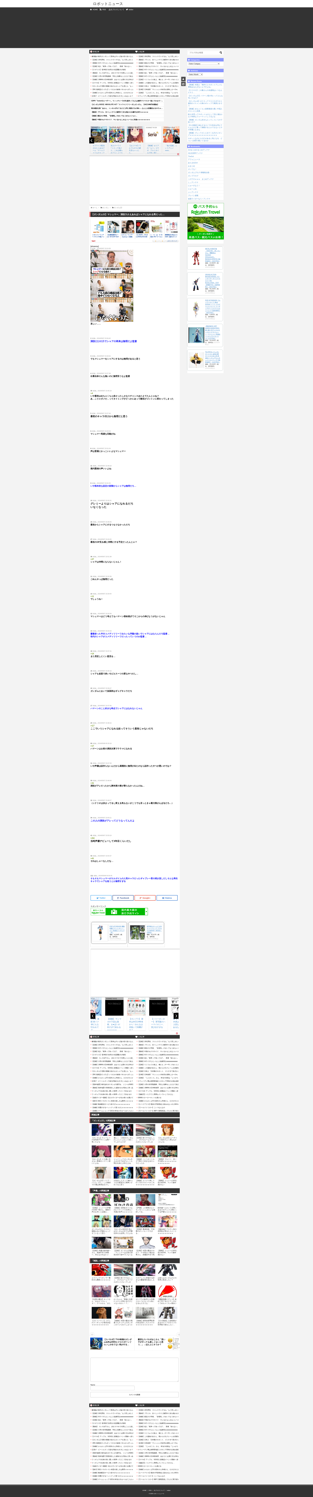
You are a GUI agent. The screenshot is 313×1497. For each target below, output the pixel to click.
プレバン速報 (193, 195)
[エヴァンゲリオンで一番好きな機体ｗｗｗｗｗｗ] (101, 1270)
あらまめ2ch (193, 163)
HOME (95, 10)
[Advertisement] (156, 31)
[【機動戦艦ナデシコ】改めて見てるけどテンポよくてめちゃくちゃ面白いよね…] (167, 1291)
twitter (131, 10)
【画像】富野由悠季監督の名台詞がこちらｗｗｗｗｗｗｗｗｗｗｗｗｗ (145, 1323)
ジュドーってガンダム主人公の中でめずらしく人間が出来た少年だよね (123, 1161)
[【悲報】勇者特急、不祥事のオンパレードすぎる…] (145, 1221)
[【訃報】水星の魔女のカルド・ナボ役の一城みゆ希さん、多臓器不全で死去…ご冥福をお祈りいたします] (145, 1243)
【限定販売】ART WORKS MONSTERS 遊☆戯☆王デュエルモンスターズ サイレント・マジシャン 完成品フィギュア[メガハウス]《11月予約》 (212, 332)
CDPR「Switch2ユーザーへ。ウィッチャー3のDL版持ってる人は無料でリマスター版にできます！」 (127, 101)
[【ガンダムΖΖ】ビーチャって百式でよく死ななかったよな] (167, 1130)
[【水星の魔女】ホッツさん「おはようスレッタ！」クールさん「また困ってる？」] (101, 1291)
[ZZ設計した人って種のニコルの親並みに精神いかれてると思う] (123, 1173)
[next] (177, 140)
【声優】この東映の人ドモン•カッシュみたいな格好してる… (145, 1210)
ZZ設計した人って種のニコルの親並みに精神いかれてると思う (123, 1183)
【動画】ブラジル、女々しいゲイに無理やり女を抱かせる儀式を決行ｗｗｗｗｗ (119, 112)
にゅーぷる (192, 189)
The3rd (191, 156)
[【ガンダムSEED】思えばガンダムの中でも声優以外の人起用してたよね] (123, 1221)
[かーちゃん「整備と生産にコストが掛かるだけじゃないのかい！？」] (123, 1291)
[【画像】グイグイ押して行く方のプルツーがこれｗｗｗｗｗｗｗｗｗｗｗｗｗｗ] (145, 1173)
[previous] (91, 140)
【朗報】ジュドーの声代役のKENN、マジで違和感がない (167, 1183)
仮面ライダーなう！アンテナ (199, 199)
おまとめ (191, 166)
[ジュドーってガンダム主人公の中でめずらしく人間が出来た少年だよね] (123, 1151)
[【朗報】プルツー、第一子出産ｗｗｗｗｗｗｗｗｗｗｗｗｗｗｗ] (167, 1151)
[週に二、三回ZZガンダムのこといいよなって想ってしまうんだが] (123, 1130)
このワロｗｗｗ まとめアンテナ (201, 179)
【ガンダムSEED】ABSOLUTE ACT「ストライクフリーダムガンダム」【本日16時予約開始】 (125, 104)
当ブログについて (117, 10)
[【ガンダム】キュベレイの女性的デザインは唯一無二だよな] (101, 1130)
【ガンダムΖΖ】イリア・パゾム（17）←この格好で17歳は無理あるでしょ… (101, 1184)
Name (92, 1385)
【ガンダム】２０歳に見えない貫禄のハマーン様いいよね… (101, 1161)
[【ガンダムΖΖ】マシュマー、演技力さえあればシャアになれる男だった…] (167, 898)
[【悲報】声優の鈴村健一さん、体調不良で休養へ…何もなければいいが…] (101, 1243)
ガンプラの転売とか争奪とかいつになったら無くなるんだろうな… (145, 1301)
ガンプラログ (193, 176)
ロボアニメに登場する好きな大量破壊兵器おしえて (145, 1280)
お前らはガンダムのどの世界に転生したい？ (167, 1279)
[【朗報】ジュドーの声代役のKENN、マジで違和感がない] (167, 1173)
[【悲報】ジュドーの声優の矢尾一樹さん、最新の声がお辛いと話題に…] (101, 1200)
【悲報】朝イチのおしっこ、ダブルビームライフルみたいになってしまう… (145, 1141)
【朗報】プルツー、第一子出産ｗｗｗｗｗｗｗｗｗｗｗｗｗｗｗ (167, 1161)
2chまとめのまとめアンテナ (199, 150)
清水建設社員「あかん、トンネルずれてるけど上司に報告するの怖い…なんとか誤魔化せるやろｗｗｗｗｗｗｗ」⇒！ (127, 108)
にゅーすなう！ (194, 186)
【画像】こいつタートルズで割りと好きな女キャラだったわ (145, 1161)
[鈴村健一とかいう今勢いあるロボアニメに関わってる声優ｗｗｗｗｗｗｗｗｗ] (167, 1200)
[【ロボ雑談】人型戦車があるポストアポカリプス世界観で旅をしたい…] (167, 1313)
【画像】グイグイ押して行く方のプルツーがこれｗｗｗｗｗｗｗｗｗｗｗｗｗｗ (145, 1184)
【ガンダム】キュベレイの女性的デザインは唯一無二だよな (101, 1140)
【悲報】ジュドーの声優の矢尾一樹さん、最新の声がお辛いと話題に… (101, 1210)
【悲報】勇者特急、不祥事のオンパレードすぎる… (145, 1231)
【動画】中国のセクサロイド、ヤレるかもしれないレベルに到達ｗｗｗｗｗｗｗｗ (120, 120)
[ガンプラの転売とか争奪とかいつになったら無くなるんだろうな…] (145, 1291)
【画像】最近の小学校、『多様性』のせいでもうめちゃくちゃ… (114, 116)
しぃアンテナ (193, 182)
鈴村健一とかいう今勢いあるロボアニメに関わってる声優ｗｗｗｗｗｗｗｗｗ (167, 1211)
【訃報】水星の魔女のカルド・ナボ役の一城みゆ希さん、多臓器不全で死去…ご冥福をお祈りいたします (145, 1255)
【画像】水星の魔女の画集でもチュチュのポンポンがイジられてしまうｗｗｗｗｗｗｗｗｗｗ (123, 1324)
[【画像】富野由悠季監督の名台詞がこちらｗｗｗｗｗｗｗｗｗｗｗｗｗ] (145, 1313)
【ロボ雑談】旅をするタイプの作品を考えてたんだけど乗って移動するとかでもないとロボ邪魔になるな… (205, 127)
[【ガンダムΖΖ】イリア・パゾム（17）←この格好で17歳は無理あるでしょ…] (101, 1173)
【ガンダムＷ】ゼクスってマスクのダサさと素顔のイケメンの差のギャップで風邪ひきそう (205, 103)
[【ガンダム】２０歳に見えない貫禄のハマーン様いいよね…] (101, 1151)
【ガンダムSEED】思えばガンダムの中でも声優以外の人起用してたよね (123, 1231)
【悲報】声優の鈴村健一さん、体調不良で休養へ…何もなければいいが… (101, 1254)
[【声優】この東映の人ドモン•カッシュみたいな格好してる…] (145, 1200)
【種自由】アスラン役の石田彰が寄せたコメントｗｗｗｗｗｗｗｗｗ (167, 1231)
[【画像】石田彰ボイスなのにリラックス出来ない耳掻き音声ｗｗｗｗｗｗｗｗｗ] (123, 1200)
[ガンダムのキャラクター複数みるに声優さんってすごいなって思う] (101, 1221)
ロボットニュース (108, 4)
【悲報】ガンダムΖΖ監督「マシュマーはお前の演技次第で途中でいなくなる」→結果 (123, 1254)
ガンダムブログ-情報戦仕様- (199, 172)
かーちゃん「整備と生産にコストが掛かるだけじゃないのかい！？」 (123, 1301)
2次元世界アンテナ (195, 153)
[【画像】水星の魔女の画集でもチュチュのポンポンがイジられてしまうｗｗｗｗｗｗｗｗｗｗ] (123, 1313)
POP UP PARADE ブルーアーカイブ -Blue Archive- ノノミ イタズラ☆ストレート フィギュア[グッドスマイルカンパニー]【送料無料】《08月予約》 (212, 306)
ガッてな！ (192, 169)
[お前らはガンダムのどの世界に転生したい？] (167, 1270)
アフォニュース (194, 159)
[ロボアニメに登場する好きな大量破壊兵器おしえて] (145, 1270)
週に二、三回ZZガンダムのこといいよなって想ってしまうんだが (123, 1140)
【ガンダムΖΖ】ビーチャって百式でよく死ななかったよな (167, 1140)
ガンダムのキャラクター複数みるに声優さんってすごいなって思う (101, 1231)
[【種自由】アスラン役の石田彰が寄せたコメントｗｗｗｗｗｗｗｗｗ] (167, 1221)
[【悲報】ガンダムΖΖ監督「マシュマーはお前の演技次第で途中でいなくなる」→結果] (123, 1243)
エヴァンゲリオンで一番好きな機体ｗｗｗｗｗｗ (101, 1279)
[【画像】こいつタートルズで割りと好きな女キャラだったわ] (145, 1151)
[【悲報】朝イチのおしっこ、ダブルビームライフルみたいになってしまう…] (145, 1130)
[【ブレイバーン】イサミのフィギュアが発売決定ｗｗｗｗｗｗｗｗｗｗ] (101, 1313)
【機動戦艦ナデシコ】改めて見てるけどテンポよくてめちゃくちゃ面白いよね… (167, 1302)
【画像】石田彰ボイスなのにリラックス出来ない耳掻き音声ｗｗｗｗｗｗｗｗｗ (123, 1211)
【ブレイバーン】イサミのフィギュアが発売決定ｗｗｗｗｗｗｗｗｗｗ (101, 1323)
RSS (104, 10)
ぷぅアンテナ (193, 192)
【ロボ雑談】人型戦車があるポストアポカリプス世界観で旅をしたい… (167, 1323)
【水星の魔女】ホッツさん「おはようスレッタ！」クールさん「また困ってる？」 (101, 1302)
